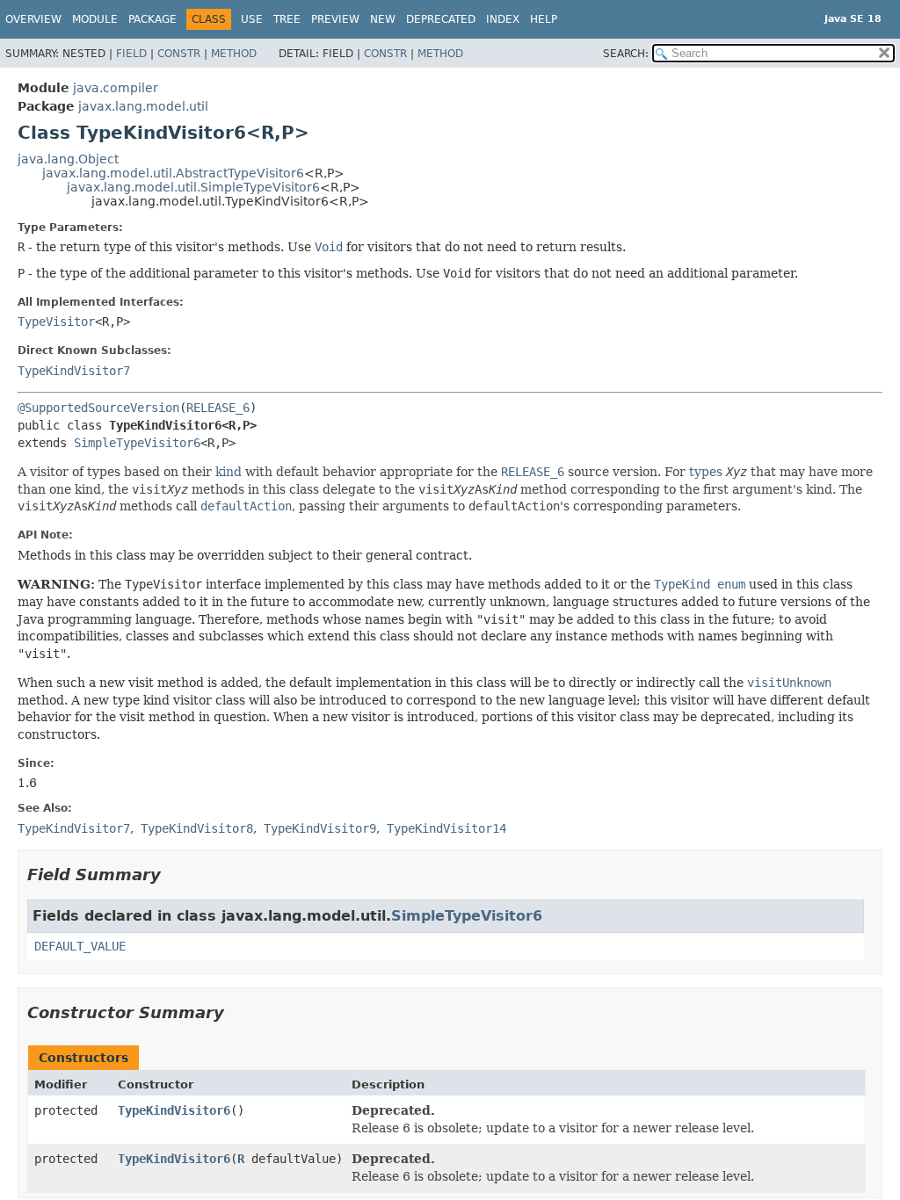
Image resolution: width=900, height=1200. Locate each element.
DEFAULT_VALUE (80, 946)
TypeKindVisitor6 (174, 1110)
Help (543, 19)
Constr (178, 53)
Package (152, 19)
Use (252, 19)
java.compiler (115, 88)
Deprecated (440, 19)
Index (502, 19)
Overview (33, 19)
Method (234, 53)
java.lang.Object (68, 159)
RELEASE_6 (218, 408)
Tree (287, 19)
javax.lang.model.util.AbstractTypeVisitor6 (173, 173)
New (383, 19)
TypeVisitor (56, 321)
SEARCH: (626, 53)
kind (228, 472)
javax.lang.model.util (143, 106)
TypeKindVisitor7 (74, 371)
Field (131, 53)
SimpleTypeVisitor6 (137, 443)
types (705, 472)
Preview (335, 19)
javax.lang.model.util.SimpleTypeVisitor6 (193, 187)
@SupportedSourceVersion (98, 408)
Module (95, 19)
